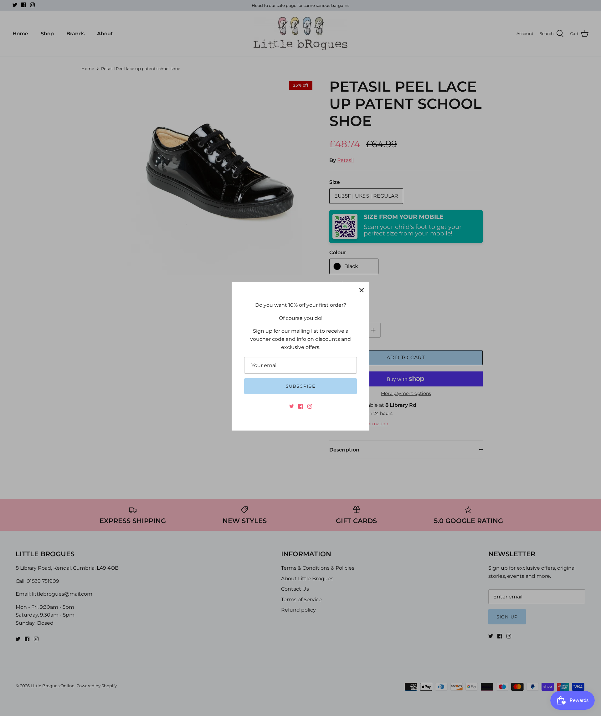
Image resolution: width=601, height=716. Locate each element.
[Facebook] (300, 406)
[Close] (361, 290)
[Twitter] (291, 406)
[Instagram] (309, 406)
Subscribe (300, 386)
